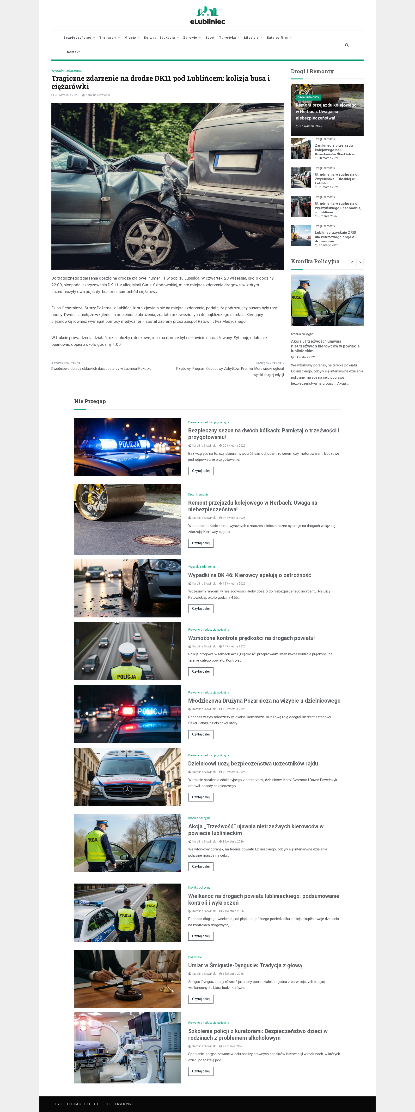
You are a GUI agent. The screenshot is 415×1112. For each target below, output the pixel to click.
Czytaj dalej (201, 471)
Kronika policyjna (302, 334)
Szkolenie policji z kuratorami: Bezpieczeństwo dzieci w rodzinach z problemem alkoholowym (258, 1034)
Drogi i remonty (308, 97)
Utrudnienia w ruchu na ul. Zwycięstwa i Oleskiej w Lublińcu (337, 179)
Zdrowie (190, 37)
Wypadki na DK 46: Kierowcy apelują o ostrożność (249, 575)
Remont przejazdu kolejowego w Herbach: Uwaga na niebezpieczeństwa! (326, 111)
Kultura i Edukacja (159, 37)
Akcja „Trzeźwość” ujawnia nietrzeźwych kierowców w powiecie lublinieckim (325, 346)
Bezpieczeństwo (77, 37)
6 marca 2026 (327, 216)
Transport (107, 37)
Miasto (130, 37)
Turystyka (227, 37)
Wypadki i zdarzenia (66, 70)
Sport (209, 37)
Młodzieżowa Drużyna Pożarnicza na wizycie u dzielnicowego (264, 701)
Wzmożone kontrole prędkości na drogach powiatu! (251, 638)
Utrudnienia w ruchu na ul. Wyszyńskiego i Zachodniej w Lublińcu (338, 208)
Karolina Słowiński (98, 95)
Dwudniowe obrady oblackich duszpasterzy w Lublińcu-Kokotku (101, 368)
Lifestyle (251, 37)
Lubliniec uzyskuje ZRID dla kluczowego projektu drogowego (336, 237)
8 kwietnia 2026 (305, 357)
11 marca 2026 (328, 187)
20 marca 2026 (328, 158)
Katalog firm (277, 37)
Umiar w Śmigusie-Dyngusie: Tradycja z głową (245, 965)
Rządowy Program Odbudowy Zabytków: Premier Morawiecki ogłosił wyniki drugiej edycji (230, 371)
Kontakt (73, 52)
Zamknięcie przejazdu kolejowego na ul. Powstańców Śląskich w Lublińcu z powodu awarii (336, 152)
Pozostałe (195, 957)
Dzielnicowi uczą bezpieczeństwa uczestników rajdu (253, 763)
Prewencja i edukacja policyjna (208, 422)
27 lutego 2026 (328, 245)
